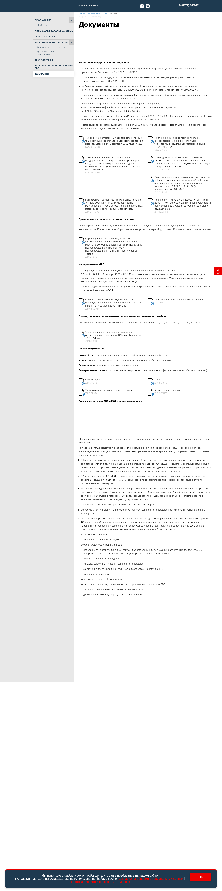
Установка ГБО (87, 5)
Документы (42, 74)
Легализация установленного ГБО (54, 67)
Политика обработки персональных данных (100, 881)
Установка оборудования (51, 42)
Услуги (82, 16)
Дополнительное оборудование (45, 52)
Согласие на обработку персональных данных (151, 878)
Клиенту (96, 16)
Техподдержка (44, 60)
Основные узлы (45, 36)
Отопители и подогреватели (51, 47)
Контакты (83, 27)
